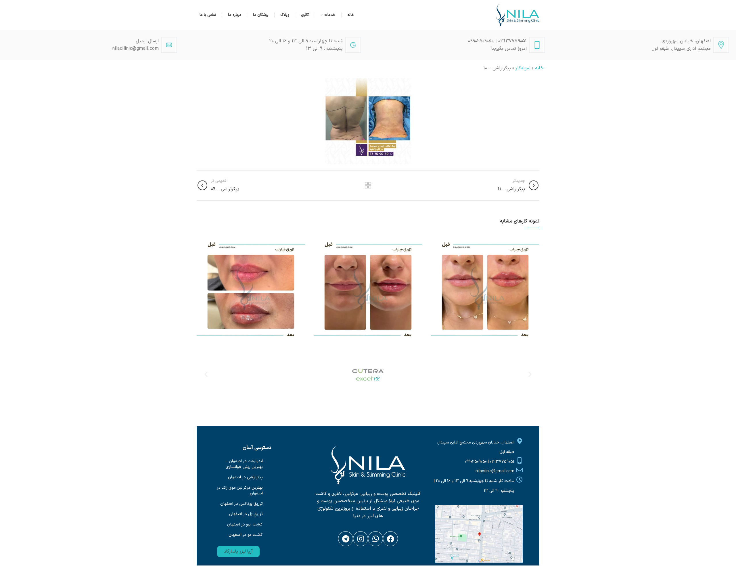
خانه (539, 68)
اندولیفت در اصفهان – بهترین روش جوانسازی (244, 464)
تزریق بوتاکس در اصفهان (241, 504)
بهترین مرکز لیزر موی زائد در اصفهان (240, 490)
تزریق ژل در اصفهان (246, 514)
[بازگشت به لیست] (368, 185)
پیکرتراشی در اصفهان (245, 477)
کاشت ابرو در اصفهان (245, 524)
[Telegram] (345, 538)
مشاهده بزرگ (435, 237)
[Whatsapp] (375, 538)
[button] (238, 551)
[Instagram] (360, 538)
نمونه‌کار (522, 68)
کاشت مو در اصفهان (246, 535)
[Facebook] (390, 538)
